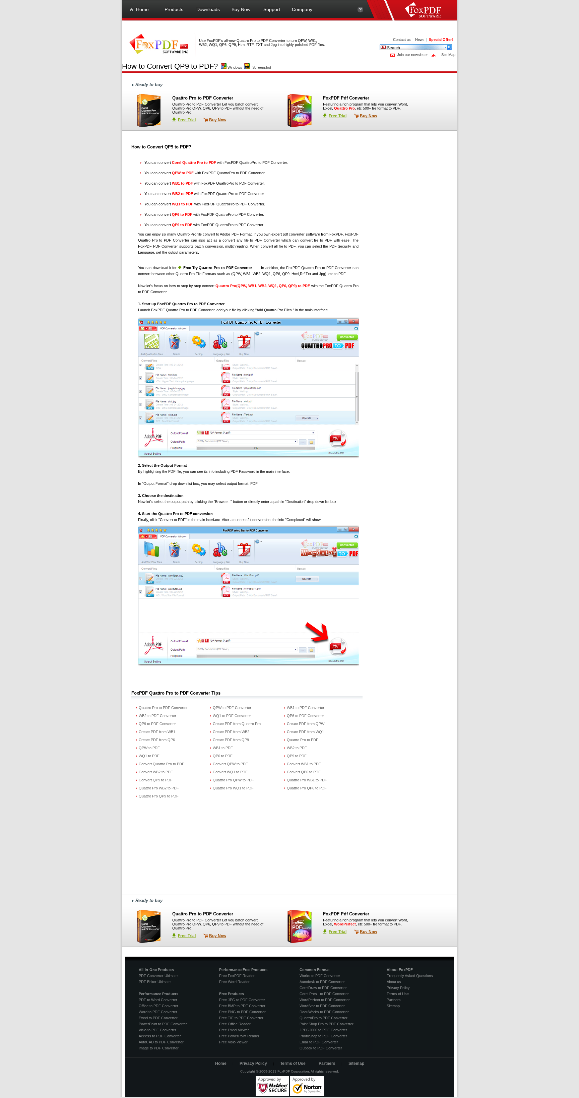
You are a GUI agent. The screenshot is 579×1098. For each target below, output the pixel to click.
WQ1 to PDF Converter (232, 716)
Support (360, 12)
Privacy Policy (398, 988)
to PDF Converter (326, 268)
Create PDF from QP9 (231, 740)
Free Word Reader (234, 982)
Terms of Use (398, 994)
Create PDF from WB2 (231, 732)
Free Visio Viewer (233, 1042)
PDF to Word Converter (158, 1000)
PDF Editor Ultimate (155, 982)
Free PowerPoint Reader (239, 1036)
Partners (394, 1000)
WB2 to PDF (297, 748)
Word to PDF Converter (158, 1012)
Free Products (231, 994)
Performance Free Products (243, 970)
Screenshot (261, 67)
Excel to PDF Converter (158, 1018)
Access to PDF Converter (160, 1036)
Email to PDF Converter (319, 1042)
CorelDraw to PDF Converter (323, 988)
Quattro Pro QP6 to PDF (307, 788)
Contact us (402, 40)
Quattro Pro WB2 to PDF (159, 788)
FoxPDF (293, 268)
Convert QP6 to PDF (304, 772)
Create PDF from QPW (305, 724)
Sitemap (393, 1006)
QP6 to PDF (223, 756)
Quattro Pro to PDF (302, 740)
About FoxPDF (400, 970)
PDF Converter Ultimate (158, 976)
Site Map (448, 55)
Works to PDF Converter (320, 976)
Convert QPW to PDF (230, 764)
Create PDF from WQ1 (305, 732)
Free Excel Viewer (234, 1030)
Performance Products (158, 994)
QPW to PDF (149, 748)
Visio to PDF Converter (157, 1030)
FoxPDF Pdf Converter (346, 98)
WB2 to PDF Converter (157, 716)
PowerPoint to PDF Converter (163, 1024)
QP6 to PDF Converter (305, 716)
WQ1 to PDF (149, 756)
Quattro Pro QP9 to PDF (159, 796)
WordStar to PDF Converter (322, 1006)
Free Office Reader (235, 1024)
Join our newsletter (412, 55)
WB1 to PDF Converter (305, 708)
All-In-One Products (156, 970)
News (420, 40)
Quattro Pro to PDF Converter (202, 98)
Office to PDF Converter (158, 1006)
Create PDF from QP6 (157, 740)
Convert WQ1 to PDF (230, 772)
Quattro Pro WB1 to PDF (307, 780)
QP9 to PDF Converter (157, 724)
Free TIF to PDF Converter (241, 1018)
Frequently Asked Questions (410, 976)
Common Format (315, 970)
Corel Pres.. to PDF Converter (324, 994)
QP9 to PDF (297, 756)
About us (394, 982)
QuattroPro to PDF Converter (323, 1018)
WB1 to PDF (223, 748)
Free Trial (187, 120)
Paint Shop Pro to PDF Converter (326, 1024)
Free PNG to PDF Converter (242, 1012)
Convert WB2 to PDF (156, 772)
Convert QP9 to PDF (156, 780)
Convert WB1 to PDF (304, 764)
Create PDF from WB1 (157, 732)
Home (221, 1063)
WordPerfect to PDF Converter (325, 1000)
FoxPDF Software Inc (427, 11)
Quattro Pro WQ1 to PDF (233, 788)
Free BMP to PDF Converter (242, 1006)
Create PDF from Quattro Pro (237, 724)
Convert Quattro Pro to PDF (161, 764)
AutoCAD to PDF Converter (161, 1042)
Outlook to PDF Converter (321, 1048)
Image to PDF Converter (159, 1048)
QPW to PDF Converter (232, 708)
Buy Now (217, 120)
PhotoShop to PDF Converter (323, 1036)
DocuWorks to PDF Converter (324, 1012)
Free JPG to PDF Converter (242, 1000)
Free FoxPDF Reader (237, 976)
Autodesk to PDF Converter (322, 982)
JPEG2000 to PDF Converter (323, 1030)
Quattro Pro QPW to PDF (233, 780)
